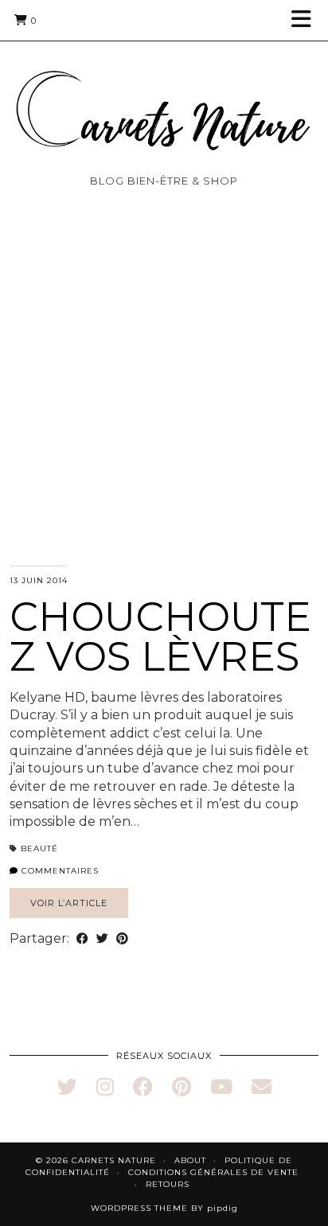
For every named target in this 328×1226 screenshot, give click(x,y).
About (190, 1160)
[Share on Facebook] (82, 939)
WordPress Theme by (164, 1208)
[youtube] (221, 1087)
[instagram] (105, 1087)
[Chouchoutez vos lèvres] (164, 407)
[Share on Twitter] (102, 939)
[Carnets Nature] (164, 91)
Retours (167, 1184)
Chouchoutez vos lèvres (160, 637)
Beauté (39, 848)
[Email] (261, 1087)
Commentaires (58, 871)
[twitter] (67, 1087)
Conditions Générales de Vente (213, 1172)
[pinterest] (181, 1087)
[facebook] (143, 1087)
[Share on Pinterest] (122, 939)
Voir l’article (68, 903)
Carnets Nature (114, 1160)
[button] (306, 20)
